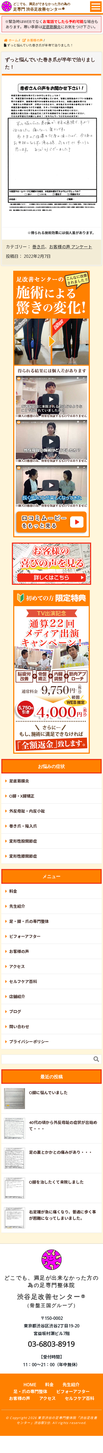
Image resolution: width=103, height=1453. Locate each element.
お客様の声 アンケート (70, 247)
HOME (30, 1385)
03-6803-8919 (51, 1344)
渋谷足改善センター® (51, 1291)
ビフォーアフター (25, 936)
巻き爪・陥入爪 (23, 826)
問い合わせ (19, 1026)
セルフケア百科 (23, 981)
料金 (13, 891)
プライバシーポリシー (29, 1041)
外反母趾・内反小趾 (27, 811)
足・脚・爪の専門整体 (29, 921)
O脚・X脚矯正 (22, 796)
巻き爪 (38, 247)
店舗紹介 (17, 996)
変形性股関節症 (23, 841)
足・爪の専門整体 (30, 1391)
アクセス (17, 966)
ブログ (15, 1011)
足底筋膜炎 (19, 781)
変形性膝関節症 (23, 856)
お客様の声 (19, 951)
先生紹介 (17, 906)
